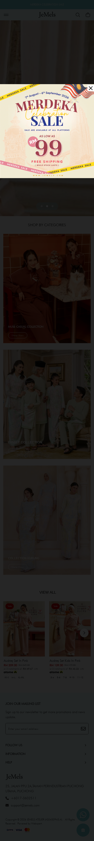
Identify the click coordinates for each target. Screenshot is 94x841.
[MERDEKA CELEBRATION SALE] (47, 131)
